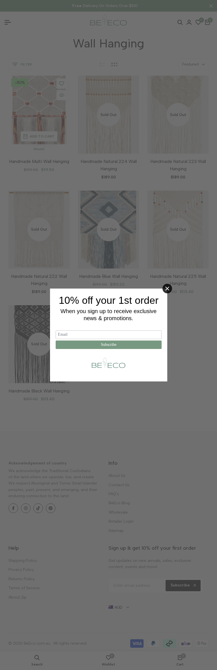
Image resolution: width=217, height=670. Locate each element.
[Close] (167, 288)
